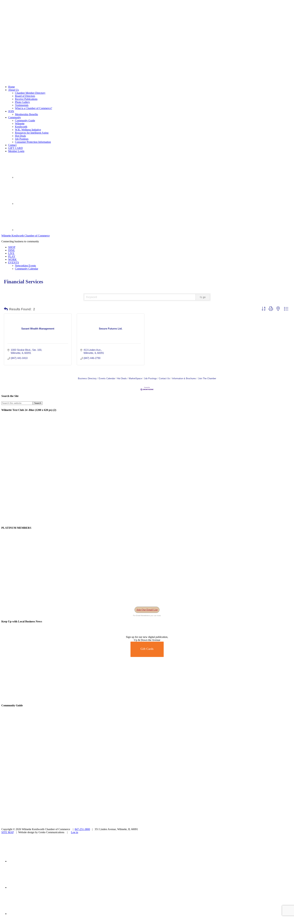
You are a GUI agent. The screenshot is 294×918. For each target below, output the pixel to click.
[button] (6, 309)
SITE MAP (7, 832)
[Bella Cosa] (147, 698)
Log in (74, 832)
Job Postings (150, 378)
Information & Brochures (184, 378)
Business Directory (87, 378)
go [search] (204, 297)
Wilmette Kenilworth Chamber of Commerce (25, 235)
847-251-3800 (82, 829)
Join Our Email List (147, 609)
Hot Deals (122, 378)
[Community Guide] (22, 760)
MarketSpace (135, 378)
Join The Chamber (207, 378)
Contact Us (164, 378)
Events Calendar (107, 378)
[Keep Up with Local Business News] (13, 633)
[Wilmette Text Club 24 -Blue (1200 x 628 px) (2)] (103, 521)
